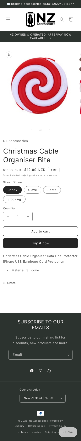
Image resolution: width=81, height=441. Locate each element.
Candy (12, 190)
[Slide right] (49, 130)
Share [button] (11, 283)
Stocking (14, 199)
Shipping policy (54, 432)
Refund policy (36, 425)
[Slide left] (31, 130)
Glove (32, 190)
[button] (8, 19)
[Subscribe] (67, 355)
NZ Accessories (38, 420)
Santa (52, 190)
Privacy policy (57, 425)
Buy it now (40, 243)
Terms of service (31, 432)
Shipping (26, 175)
